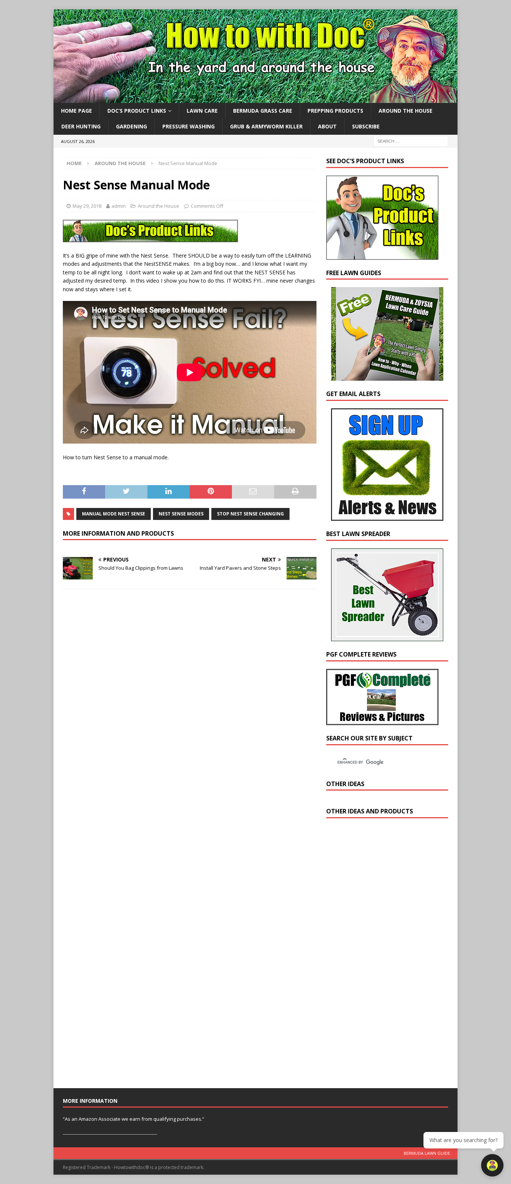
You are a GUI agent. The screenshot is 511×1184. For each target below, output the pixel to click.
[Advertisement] (382, 955)
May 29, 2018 (87, 206)
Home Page (76, 110)
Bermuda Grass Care (262, 110)
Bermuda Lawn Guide (427, 1153)
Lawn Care (202, 110)
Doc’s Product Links (136, 110)
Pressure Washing (188, 126)
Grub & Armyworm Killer (266, 126)
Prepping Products (335, 110)
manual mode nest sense (113, 514)
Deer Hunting (81, 126)
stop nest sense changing (250, 514)
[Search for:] (410, 140)
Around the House (405, 110)
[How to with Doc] (255, 98)
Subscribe (366, 126)
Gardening (131, 126)
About (327, 126)
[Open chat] (492, 1165)
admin (118, 206)
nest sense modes (181, 514)
